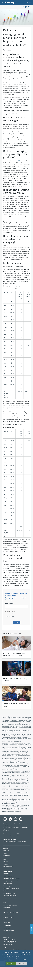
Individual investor (11, 611)
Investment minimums (9, 893)
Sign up (16, 622)
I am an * (8, 610)
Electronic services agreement (10, 912)
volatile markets (21, 161)
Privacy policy (6, 907)
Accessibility (6, 915)
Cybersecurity (6, 922)
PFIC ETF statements (8, 930)
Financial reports (7, 883)
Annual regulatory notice (9, 895)
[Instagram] (20, 819)
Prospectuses (6, 873)
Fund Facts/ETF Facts (8, 876)
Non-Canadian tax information (11, 933)
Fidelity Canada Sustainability (10, 898)
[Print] (26, 7)
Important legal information (10, 905)
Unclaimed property (8, 917)
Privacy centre (7, 910)
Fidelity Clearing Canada (9, 839)
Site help (5, 861)
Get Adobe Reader (8, 866)
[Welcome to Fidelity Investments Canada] (10, 3)
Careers (5, 853)
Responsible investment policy (11, 888)
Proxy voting (6, 886)
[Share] (22, 7)
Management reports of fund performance (13, 881)
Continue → (10, 963)
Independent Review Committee (11, 878)
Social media (6, 919)
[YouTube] (15, 819)
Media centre (6, 855)
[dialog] (16, 958)
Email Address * (9, 603)
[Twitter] (10, 819)
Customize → (21, 963)
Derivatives (6, 890)
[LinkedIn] (5, 819)
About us (5, 848)
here (25, 959)
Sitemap (5, 864)
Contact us (6, 850)
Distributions (6, 928)
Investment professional (12, 613)
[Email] (29, 7)
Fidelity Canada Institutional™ (11, 834)
